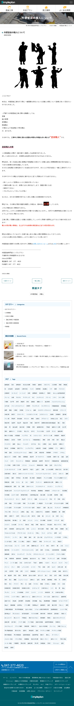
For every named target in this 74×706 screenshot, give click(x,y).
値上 (40, 601)
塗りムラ (40, 575)
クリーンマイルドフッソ (18, 406)
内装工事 (7, 414)
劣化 (32, 512)
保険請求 (47, 490)
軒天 (28, 401)
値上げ (6, 605)
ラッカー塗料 (48, 503)
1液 (34, 537)
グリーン (7, 567)
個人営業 (42, 495)
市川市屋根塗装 (9, 630)
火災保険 (54, 384)
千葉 (6, 558)
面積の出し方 (35, 545)
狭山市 (19, 423)
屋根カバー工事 (56, 427)
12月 (6, 571)
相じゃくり (17, 618)
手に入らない (16, 613)
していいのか (25, 567)
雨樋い (49, 618)
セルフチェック (9, 626)
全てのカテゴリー (10, 309)
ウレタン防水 (40, 431)
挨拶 (41, 550)
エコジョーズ (35, 588)
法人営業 (49, 495)
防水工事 (65, 575)
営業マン (62, 448)
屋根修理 (63, 596)
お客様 (14, 457)
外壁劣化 (58, 622)
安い (10, 584)
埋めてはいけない (33, 618)
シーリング (22, 393)
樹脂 (46, 465)
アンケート (39, 482)
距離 (52, 529)
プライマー (7, 537)
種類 (63, 512)
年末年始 (33, 490)
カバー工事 (61, 397)
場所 (6, 579)
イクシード (63, 410)
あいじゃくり (8, 618)
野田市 (22, 401)
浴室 (62, 457)
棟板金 (65, 384)
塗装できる (7, 601)
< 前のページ (7, 281)
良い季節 (25, 478)
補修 (13, 478)
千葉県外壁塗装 (9, 609)
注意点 (37, 418)
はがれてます (27, 562)
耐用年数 (38, 389)
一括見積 (48, 457)
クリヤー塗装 (21, 622)
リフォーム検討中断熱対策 (42, 609)
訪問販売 (34, 393)
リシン (67, 545)
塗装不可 (25, 469)
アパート (30, 499)
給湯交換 (47, 592)
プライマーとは (21, 533)
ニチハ (54, 397)
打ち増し (47, 550)
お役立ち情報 (5, 273)
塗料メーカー (54, 639)
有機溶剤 (11, 529)
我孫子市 (37, 423)
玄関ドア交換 (16, 465)
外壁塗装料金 (55, 461)
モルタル (18, 397)
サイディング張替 (56, 630)
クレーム (7, 397)
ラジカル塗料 (17, 507)
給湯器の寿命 (16, 588)
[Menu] (71, 2)
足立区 (13, 439)
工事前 (44, 444)
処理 (44, 567)
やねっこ (61, 605)
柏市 (17, 401)
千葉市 (19, 439)
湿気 (67, 457)
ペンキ (32, 389)
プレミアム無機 (48, 478)
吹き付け (47, 461)
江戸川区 (7, 406)
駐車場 (56, 495)
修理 (15, 541)
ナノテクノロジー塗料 (28, 507)
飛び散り (49, 520)
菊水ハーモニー (44, 639)
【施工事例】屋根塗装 (12, 323)
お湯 (63, 584)
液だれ (13, 554)
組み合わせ (33, 558)
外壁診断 (11, 558)
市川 (22, 584)
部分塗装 (19, 418)
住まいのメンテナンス (59, 618)
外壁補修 (48, 452)
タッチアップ (20, 554)
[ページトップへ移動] (71, 667)
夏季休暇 (55, 410)
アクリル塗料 (17, 503)
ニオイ (12, 461)
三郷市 (32, 482)
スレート (17, 545)
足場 (29, 393)
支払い (19, 444)
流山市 (23, 499)
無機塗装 (33, 571)
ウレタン (7, 592)
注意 (44, 507)
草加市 (13, 418)
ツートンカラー (16, 550)
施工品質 (15, 427)
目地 (28, 529)
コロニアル (47, 384)
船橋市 (41, 461)
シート (13, 592)
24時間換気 (66, 507)
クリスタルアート (40, 486)
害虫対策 (7, 423)
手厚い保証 (63, 639)
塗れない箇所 (32, 575)
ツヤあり (55, 452)
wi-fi (60, 533)
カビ (26, 482)
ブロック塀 (7, 512)
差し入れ (50, 507)
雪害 (23, 486)
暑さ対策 (54, 605)
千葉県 (6, 401)
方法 (21, 562)
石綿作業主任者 (34, 495)
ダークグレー (55, 635)
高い (10, 579)
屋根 (35, 410)
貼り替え (66, 469)
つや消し (65, 537)
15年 (21, 571)
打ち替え (19, 431)
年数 (55, 579)
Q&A (50, 444)
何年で (53, 545)
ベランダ (56, 520)
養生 (28, 512)
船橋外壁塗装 (26, 635)
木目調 (54, 571)
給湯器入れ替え (26, 588)
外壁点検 (26, 626)
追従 (37, 630)
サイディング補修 (45, 630)
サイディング (26, 397)
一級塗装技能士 (36, 439)
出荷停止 (19, 605)
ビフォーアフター (63, 601)
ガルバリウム (57, 465)
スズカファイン (44, 414)
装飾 (14, 444)
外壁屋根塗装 (55, 406)
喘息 (65, 524)
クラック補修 (18, 626)
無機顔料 (54, 512)
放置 (39, 516)
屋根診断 (18, 558)
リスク (26, 571)
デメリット (15, 512)
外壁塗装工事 (8, 486)
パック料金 (7, 465)
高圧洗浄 (25, 423)
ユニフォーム (26, 439)
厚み (48, 545)
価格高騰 (12, 605)
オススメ (26, 418)
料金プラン (27, 10)
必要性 (22, 512)
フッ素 (19, 469)
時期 (67, 503)
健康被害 (7, 554)
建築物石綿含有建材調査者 (49, 423)
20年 (28, 545)
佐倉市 (13, 423)
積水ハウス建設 (9, 435)
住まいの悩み (28, 609)
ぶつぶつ (7, 524)
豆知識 (21, 410)
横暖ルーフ (40, 401)
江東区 (15, 410)
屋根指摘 (34, 461)
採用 (18, 567)
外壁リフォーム (62, 626)
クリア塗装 (31, 622)
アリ (57, 448)
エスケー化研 (15, 495)
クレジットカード (9, 499)
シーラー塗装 (13, 562)
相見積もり (42, 393)
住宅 (38, 579)
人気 (61, 545)
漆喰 (43, 469)
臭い (46, 575)
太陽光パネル (39, 512)
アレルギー (26, 444)
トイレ (36, 520)
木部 (53, 439)
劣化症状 (49, 524)
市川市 (36, 643)
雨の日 (6, 448)
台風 (13, 397)
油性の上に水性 (20, 529)
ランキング (58, 507)
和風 (59, 571)
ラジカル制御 (34, 613)
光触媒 (61, 529)
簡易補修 (42, 618)
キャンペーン (19, 461)
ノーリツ (40, 592)
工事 (36, 452)
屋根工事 (30, 643)
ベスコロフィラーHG (31, 414)
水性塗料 (10, 389)
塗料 (62, 643)
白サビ (33, 431)
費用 (6, 516)
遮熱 (67, 605)
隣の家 (43, 579)
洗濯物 (51, 414)
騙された (42, 524)
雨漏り (49, 393)
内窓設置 (17, 435)
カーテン (20, 524)
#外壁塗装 (33, 294)
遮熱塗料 (18, 384)
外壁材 (34, 384)
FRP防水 (18, 478)
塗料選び (56, 613)
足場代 (64, 579)
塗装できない (55, 596)
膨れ (19, 575)
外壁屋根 (54, 601)
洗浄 (57, 516)
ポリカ (54, 431)
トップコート (58, 486)
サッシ (6, 562)
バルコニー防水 (9, 639)
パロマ (27, 592)
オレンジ (54, 562)
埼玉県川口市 (8, 490)
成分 (63, 499)
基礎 (67, 473)
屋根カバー (12, 431)
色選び (30, 452)
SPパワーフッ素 (48, 435)
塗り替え (14, 622)
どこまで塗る (8, 541)
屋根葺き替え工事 (48, 482)
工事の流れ (25, 389)
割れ (6, 584)
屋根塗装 (7, 384)
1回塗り (29, 541)
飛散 (61, 495)
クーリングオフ (50, 554)
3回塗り (39, 507)
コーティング (47, 541)
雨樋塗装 (27, 461)
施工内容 (22, 427)
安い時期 (42, 520)
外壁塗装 (42, 643)
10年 (48, 567)
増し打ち (26, 431)
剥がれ (33, 516)
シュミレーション (23, 579)
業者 (10, 410)
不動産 (48, 427)
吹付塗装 (64, 558)
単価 (40, 541)
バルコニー (50, 486)
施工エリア (7, 457)
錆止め (63, 439)
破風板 (33, 401)
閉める (27, 524)
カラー (66, 418)
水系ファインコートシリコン (26, 473)
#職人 (42, 294)
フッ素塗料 (40, 503)
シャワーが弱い (16, 596)
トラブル (7, 596)
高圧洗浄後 (7, 520)
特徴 (24, 503)
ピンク (60, 562)
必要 (6, 503)
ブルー (66, 562)
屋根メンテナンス (37, 596)
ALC (33, 397)
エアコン (49, 533)
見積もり (61, 444)
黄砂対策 (42, 613)
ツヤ (51, 389)
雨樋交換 (7, 482)
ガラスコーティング (39, 554)
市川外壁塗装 (17, 635)
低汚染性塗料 (25, 613)
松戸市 (12, 401)
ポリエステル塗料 (58, 503)
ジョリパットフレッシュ (58, 401)
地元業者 (64, 490)
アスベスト (62, 389)
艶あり (42, 635)
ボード (42, 545)
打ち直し (47, 584)
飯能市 (63, 435)
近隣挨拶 (7, 393)
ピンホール (31, 533)
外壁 (31, 423)
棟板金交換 (40, 465)
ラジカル (35, 584)
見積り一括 (56, 457)
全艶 (58, 558)
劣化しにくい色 (25, 516)
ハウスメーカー (56, 490)
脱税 (15, 486)
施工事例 (46, 10)
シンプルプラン (29, 448)
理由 (10, 503)
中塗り (32, 469)
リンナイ (33, 592)
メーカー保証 (8, 643)
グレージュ (52, 626)
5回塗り (35, 541)
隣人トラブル (57, 524)
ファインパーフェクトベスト (43, 473)
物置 (47, 529)
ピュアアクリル (49, 537)
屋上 (63, 588)
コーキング (14, 393)
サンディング (51, 558)
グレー (13, 567)
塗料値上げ (7, 613)
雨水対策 (23, 643)
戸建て (49, 643)
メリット (30, 520)
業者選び (7, 439)
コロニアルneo (8, 545)
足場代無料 (7, 473)
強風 (36, 499)
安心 (39, 444)
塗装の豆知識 (39, 622)
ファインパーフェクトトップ (21, 490)
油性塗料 (17, 389)
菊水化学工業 (34, 639)
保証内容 (41, 452)
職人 (59, 423)
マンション (56, 643)
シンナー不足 (63, 609)
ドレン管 (7, 418)
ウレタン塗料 (31, 503)
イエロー (47, 562)
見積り (12, 647)
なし (62, 516)
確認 (19, 457)
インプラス (25, 435)
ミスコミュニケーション (20, 452)
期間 (15, 579)
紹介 (58, 439)
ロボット (61, 473)
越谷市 (32, 457)
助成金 (7, 326)
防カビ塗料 (41, 529)
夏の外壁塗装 (8, 635)
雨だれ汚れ (18, 630)
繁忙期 (25, 575)
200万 (17, 516)
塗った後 (40, 537)
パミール (48, 397)
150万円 (11, 571)
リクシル (24, 465)
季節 (24, 520)
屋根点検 (60, 431)
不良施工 (24, 618)
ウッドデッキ (35, 406)
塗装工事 (9, 10)
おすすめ (33, 444)
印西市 (28, 406)
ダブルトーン (45, 418)
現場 (13, 482)
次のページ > (67, 281)
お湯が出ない (45, 588)
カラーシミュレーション (44, 571)
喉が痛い (15, 520)
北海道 (44, 448)
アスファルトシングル (28, 550)
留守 (6, 529)
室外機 (64, 414)
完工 (61, 418)
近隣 (48, 439)
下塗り (35, 562)
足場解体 (58, 414)
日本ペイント (30, 486)
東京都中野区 (24, 495)
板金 (6, 427)
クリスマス (7, 444)
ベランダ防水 (18, 639)
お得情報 (8, 313)
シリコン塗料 (8, 507)
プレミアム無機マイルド (60, 478)
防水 (13, 384)
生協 (51, 465)
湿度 (48, 605)
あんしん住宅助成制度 (59, 393)
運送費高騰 (47, 601)
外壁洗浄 (49, 613)
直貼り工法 (58, 469)
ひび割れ (7, 478)
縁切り (13, 414)
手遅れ (43, 558)
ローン (18, 499)
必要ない (32, 579)
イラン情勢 (27, 605)
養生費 (10, 575)
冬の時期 (7, 495)
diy (39, 558)
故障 (55, 533)
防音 (15, 575)
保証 (32, 524)
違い (21, 537)
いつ (52, 588)
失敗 (59, 499)
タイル (18, 482)
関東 (32, 418)
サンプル (29, 554)
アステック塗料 (61, 554)
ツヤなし (62, 452)
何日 (51, 575)
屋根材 (40, 384)
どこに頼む (21, 541)
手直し (37, 533)
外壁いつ (63, 613)
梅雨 (55, 389)
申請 (6, 452)
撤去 (30, 537)
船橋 (30, 584)
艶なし (48, 635)
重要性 (41, 562)
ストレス (48, 516)
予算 (17, 571)
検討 (63, 423)
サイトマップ (58, 691)
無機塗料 (39, 478)
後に (67, 529)
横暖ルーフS (59, 482)
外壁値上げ (35, 605)
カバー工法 (47, 596)
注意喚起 (51, 448)
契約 (6, 431)
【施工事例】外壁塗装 (12, 320)
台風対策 (38, 448)
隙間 (60, 575)
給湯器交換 (7, 588)
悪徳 (44, 439)
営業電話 (25, 457)
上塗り (37, 469)
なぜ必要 (14, 524)
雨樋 (60, 384)
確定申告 (7, 550)
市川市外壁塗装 (19, 609)
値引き (14, 473)
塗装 (10, 452)
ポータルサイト (40, 457)
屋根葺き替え (40, 427)
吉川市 (64, 427)
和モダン (65, 571)
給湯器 (53, 584)
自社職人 (45, 389)
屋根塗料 (42, 605)
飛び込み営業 (26, 384)
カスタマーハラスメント (44, 410)
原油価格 (27, 601)
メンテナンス (40, 397)
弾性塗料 (31, 630)
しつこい (33, 529)
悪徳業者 (40, 490)
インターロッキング (10, 469)
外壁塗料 (56, 435)
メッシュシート (43, 499)
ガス (59, 584)
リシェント (32, 465)
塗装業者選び (54, 609)
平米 (51, 499)
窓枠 (33, 427)
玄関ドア (11, 516)
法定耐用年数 (55, 550)
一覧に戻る (37, 281)
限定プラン (20, 448)
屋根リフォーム (26, 596)
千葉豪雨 (16, 643)
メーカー (33, 567)
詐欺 (37, 524)
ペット (6, 461)
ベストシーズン (38, 435)
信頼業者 (26, 639)
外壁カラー (34, 626)
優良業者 (49, 579)
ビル (54, 541)
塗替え (25, 630)
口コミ (55, 473)
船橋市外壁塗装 (49, 622)
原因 (56, 529)
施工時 (55, 444)
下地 (39, 567)
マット (43, 533)
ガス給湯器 (20, 592)
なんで (53, 567)
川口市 (48, 431)
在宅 (55, 575)
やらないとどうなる (10, 533)
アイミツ (16, 584)
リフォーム (28, 410)
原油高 (14, 601)
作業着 (28, 427)
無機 (41, 584)
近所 (37, 550)
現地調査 (63, 406)
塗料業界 (20, 601)
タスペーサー (20, 414)
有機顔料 (47, 512)
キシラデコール (46, 406)
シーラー (15, 537)
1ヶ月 (23, 545)
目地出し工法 (54, 418)
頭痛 (25, 537)
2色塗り (60, 541)
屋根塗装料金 (64, 461)
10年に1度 (60, 567)
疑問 (6, 410)
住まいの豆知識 (43, 626)
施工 (62, 520)
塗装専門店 (35, 635)
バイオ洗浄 (58, 537)
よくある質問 (64, 10)
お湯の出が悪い (60, 592)
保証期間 (63, 550)
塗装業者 (25, 558)
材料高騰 (34, 601)
